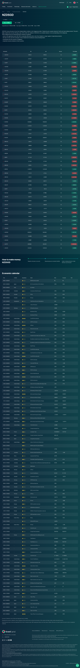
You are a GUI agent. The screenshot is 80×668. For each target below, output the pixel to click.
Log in (70, 7)
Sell (17, 22)
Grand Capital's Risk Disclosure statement (14, 653)
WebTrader (61, 2)
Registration (75, 7)
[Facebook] (5, 640)
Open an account (42, 6)
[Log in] (67, 7)
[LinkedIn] (9, 640)
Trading (3, 6)
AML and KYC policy (59, 630)
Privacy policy (51, 630)
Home (3, 11)
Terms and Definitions (36, 630)
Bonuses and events (25, 6)
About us (34, 6)
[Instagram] (3, 640)
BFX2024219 (12, 662)
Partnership (16, 6)
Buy (7, 22)
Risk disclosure (44, 630)
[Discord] (11, 640)
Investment (9, 6)
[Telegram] (7, 640)
